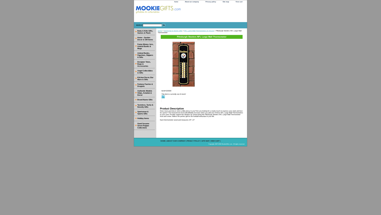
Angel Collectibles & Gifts (145, 72)
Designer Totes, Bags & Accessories (144, 64)
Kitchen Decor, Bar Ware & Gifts (145, 78)
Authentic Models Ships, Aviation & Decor (144, 93)
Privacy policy (211, 2)
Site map (226, 2)
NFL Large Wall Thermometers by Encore (199, 31)
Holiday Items (143, 118)
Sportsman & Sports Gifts (173, 31)
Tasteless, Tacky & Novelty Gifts (145, 106)
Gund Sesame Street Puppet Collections (143, 126)
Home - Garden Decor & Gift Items (145, 39)
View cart (239, 2)
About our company (192, 2)
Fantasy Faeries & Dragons (145, 85)
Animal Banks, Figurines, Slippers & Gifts (145, 55)
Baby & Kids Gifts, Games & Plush (145, 32)
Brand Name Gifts (145, 100)
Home (160, 31)
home (176, 2)
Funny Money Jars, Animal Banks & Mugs (145, 46)
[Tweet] (163, 98)
